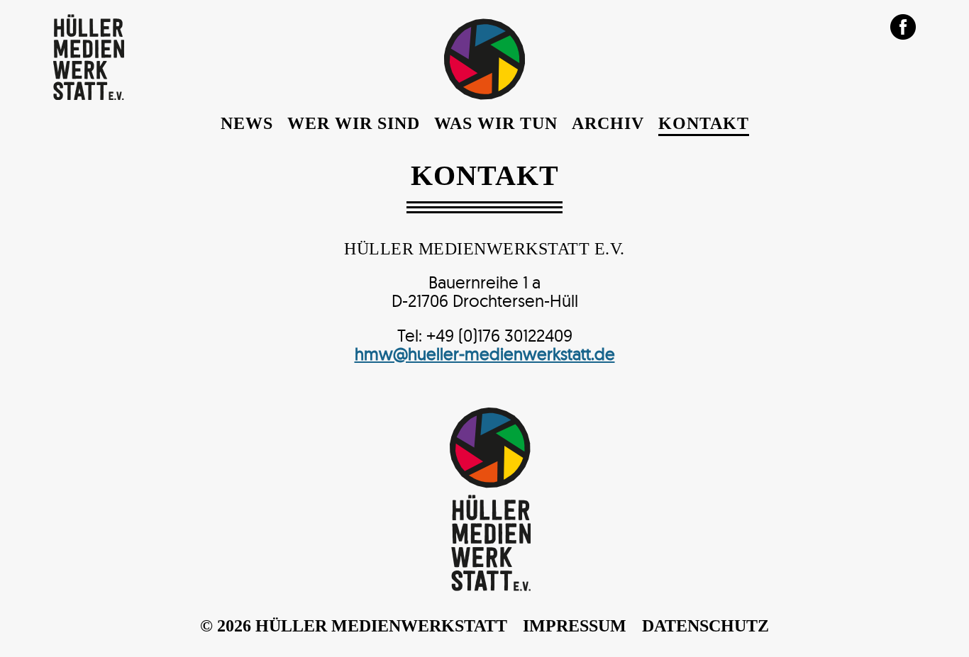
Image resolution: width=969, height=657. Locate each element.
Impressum (574, 626)
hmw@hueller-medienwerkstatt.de (485, 353)
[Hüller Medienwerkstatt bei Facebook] (903, 25)
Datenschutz (705, 626)
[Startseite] (88, 95)
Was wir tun (496, 124)
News (247, 124)
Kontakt (703, 124)
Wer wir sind (353, 124)
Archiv (608, 124)
